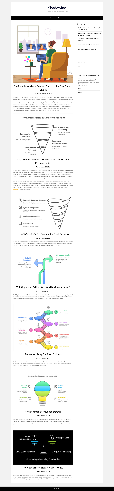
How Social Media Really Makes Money (43, 467)
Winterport (81, 88)
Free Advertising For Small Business (43, 354)
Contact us (61, 17)
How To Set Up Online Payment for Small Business (43, 234)
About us (52, 17)
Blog (79, 66)
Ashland (80, 92)
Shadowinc (57, 8)
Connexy (15, 189)
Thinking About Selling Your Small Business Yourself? (43, 287)
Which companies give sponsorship (43, 411)
